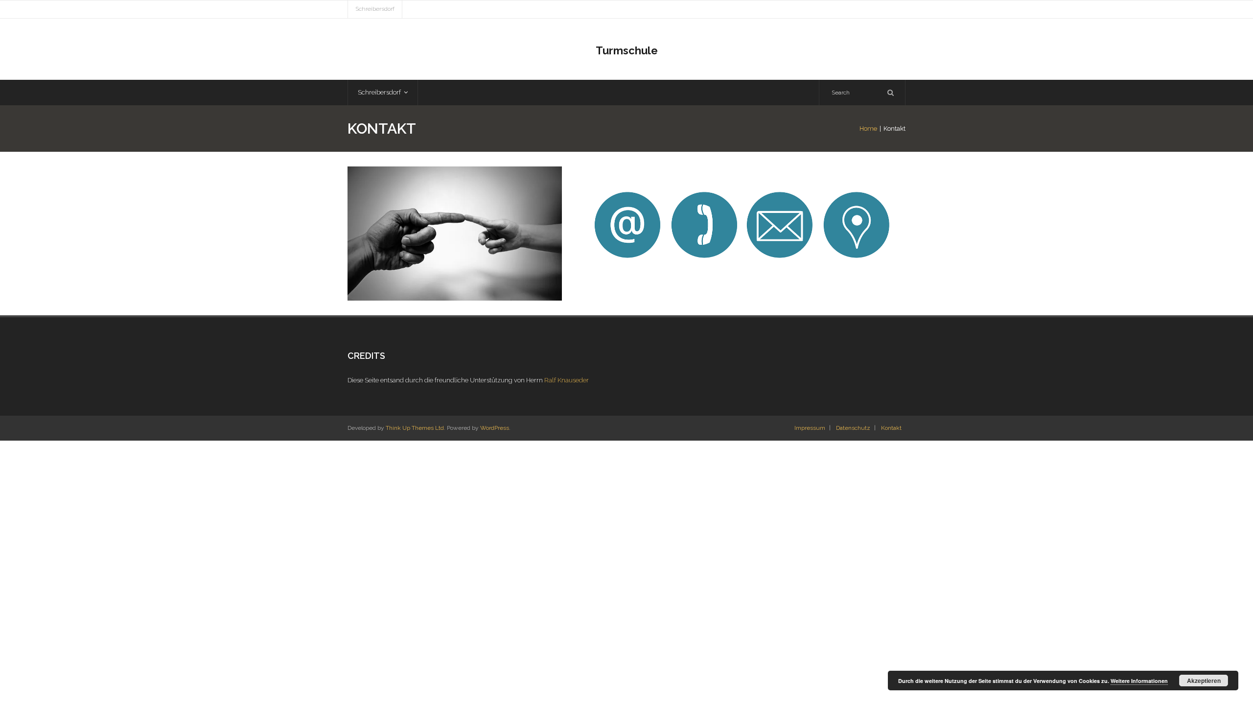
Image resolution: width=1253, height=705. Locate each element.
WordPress (494, 427)
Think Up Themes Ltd (415, 427)
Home (868, 128)
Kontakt (891, 427)
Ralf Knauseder (566, 380)
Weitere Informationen (1139, 680)
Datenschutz (853, 427)
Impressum (809, 427)
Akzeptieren (1204, 680)
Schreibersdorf (374, 8)
